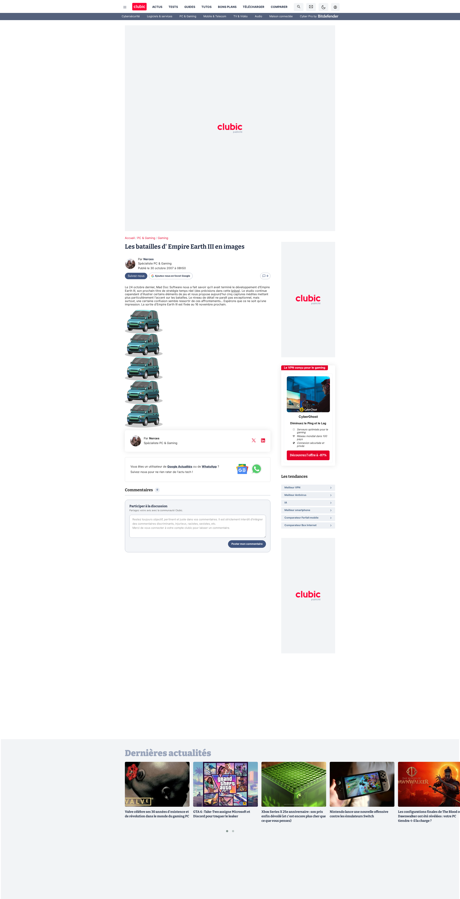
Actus (157, 7)
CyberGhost (308, 417)
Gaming (163, 238)
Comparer (279, 7)
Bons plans (227, 7)
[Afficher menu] (124, 7)
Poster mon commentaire (247, 544)
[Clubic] (139, 7)
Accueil (130, 238)
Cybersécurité (131, 16)
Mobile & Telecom (214, 16)
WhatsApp (209, 466)
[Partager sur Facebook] (451, 868)
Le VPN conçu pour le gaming (304, 367)
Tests (173, 7)
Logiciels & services (159, 16)
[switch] (323, 7)
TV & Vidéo (240, 16)
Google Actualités (179, 466)
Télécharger (253, 7)
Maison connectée (281, 16)
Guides (189, 7)
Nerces (148, 259)
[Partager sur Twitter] (451, 880)
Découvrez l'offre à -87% (308, 455)
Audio (258, 16)
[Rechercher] (298, 7)
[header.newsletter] (311, 7)
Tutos (206, 7)
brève (235, 290)
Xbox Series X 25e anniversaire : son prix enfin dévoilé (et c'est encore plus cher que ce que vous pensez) (293, 816)
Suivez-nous (136, 276)
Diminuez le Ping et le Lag (308, 423)
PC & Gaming (188, 16)
